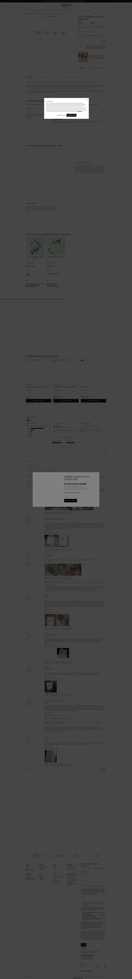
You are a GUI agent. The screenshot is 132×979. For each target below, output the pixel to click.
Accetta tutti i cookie (71, 115)
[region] (66, 108)
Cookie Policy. (79, 111)
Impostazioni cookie (61, 115)
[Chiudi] (86, 99)
